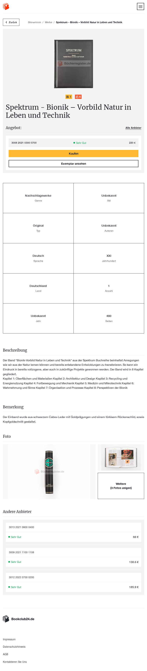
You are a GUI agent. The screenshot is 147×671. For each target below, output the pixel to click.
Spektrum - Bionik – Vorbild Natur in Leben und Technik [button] (89, 22)
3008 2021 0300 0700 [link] (24, 142)
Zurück (13, 22)
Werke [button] (48, 22)
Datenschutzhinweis (14, 646)
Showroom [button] (34, 22)
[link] (6, 6)
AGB (5, 654)
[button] (49, 471)
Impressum (9, 639)
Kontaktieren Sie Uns (15, 661)
